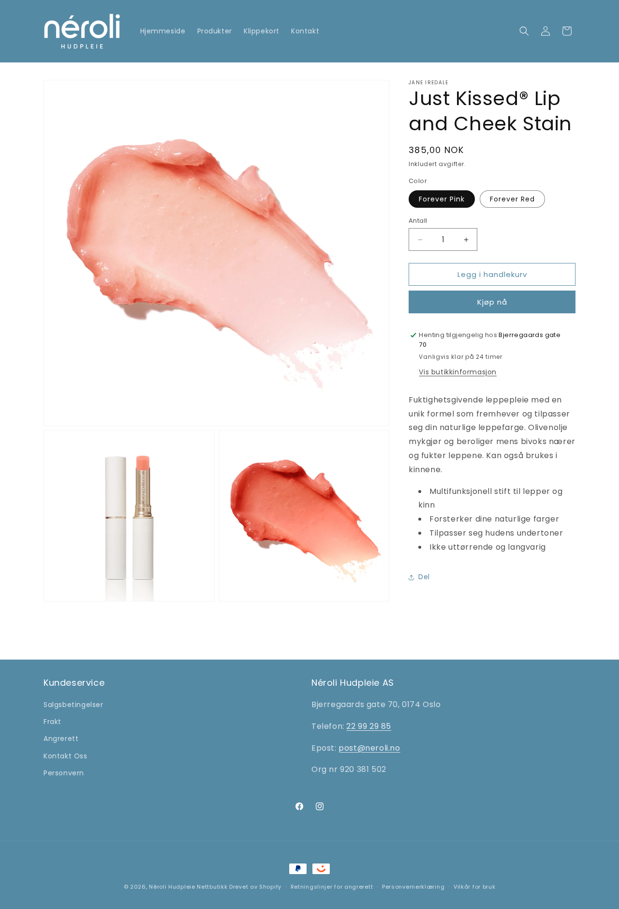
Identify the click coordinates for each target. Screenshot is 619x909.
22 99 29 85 (368, 726)
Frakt (52, 721)
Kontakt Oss (66, 755)
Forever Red (512, 199)
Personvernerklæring (413, 887)
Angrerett (61, 738)
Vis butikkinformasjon (458, 372)
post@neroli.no (369, 747)
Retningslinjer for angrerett (332, 887)
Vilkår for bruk (475, 887)
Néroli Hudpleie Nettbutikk (188, 887)
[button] (524, 31)
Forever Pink (442, 199)
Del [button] (424, 577)
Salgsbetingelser (73, 704)
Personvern (64, 773)
